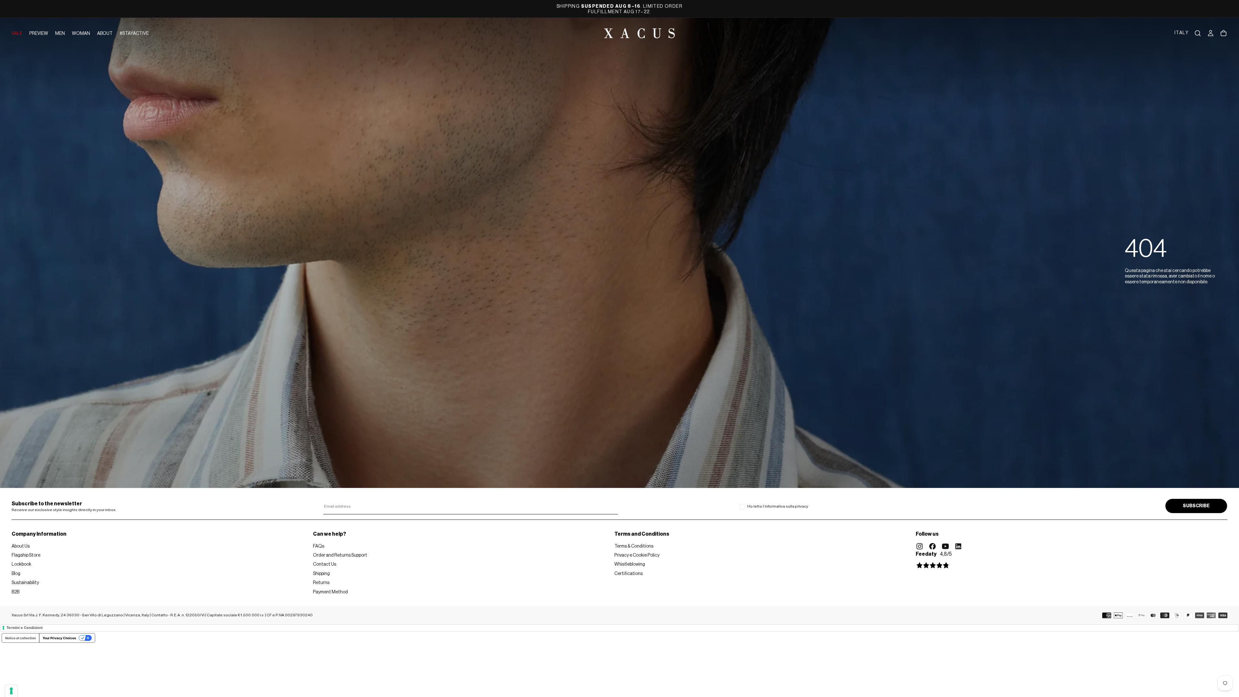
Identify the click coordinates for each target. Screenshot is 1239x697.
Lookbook (21, 564)
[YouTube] (945, 546)
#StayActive (134, 33)
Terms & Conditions (633, 546)
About (105, 33)
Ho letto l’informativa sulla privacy (777, 506)
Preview (38, 33)
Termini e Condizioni (24, 627)
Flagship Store (26, 555)
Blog (16, 573)
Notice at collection (20, 638)
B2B (15, 592)
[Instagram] (919, 546)
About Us (21, 546)
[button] (1181, 33)
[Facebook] (932, 546)
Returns (321, 583)
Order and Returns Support (340, 555)
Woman (81, 33)
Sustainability (25, 583)
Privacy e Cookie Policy (637, 555)
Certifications (628, 573)
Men (60, 33)
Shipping (321, 573)
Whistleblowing (629, 564)
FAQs (318, 546)
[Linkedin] (958, 546)
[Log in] (1210, 33)
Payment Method (330, 592)
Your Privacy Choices (59, 638)
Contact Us (324, 564)
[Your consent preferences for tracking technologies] (11, 691)
